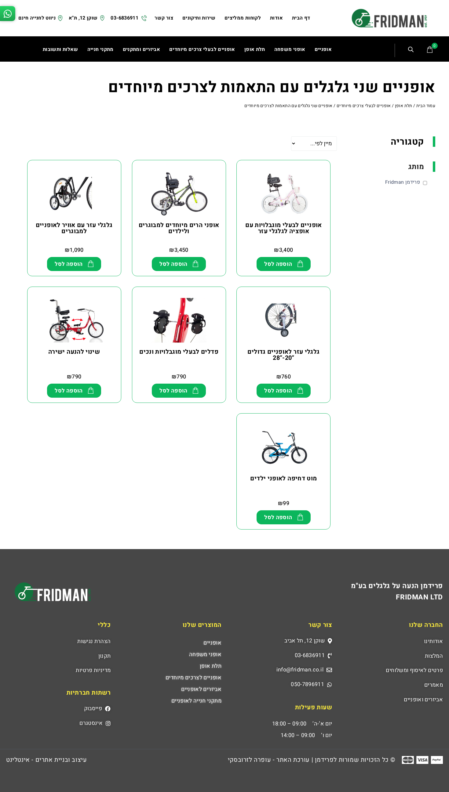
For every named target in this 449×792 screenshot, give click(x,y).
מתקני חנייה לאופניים (196, 701)
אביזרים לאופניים (201, 689)
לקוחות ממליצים (242, 18)
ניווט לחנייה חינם (37, 18)
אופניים (212, 643)
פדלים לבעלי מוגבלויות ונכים (178, 351)
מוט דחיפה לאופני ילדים (283, 478)
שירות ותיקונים (198, 18)
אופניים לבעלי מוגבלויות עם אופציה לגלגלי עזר (283, 228)
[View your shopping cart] (429, 49)
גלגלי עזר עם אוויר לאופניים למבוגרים (74, 228)
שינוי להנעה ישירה (74, 351)
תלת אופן (403, 106)
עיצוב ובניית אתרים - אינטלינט (46, 759)
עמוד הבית (425, 106)
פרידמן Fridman (402, 182)
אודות (276, 18)
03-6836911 (124, 18)
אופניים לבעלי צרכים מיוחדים (364, 106)
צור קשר (164, 18)
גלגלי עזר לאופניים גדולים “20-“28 (283, 354)
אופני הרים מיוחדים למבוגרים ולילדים (179, 228)
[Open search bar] (411, 50)
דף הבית (301, 18)
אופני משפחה (205, 654)
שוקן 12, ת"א (83, 18)
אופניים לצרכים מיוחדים (193, 678)
